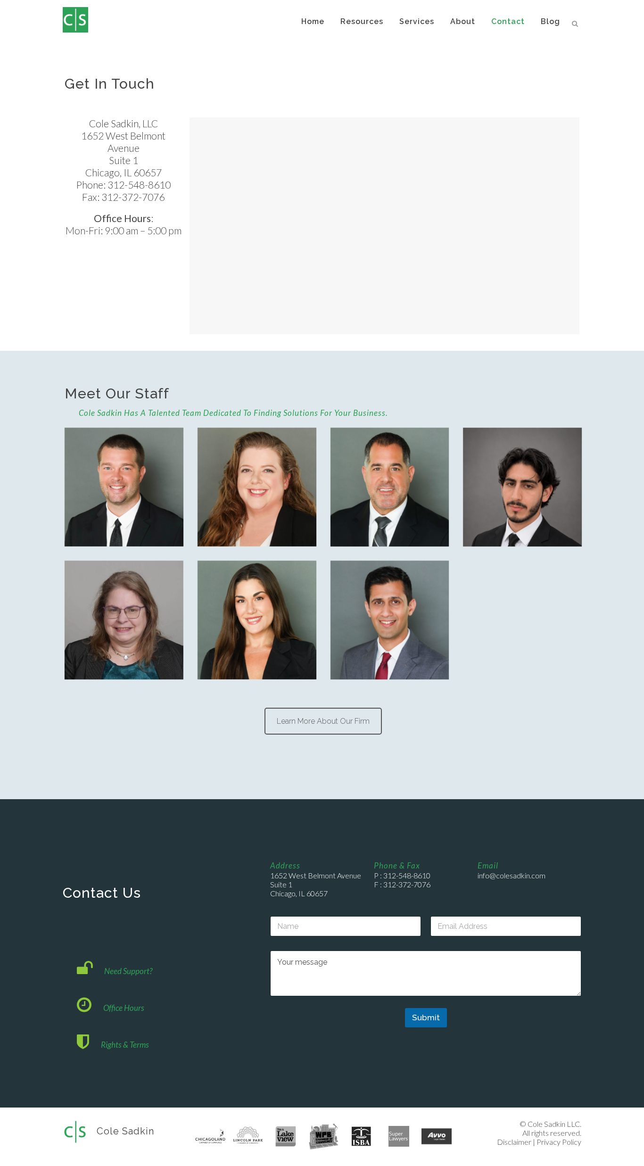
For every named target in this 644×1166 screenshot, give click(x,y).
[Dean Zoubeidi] (522, 487)
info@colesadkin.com (511, 875)
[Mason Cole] (124, 487)
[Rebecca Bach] (256, 487)
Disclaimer (514, 1141)
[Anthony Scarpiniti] (389, 620)
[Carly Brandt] (256, 620)
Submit (426, 1017)
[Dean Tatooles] (389, 487)
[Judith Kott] (124, 620)
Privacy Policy (559, 1141)
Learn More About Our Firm (323, 721)
